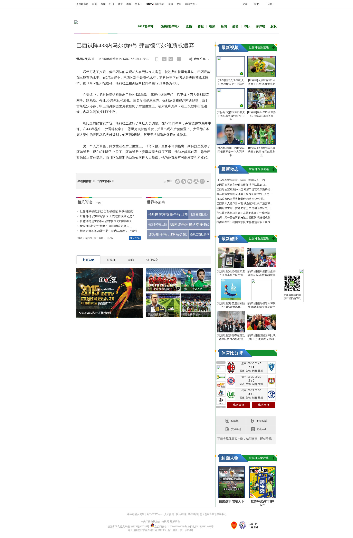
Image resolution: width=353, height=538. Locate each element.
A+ (170, 59)
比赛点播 (263, 404)
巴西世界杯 (103, 181)
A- (164, 59)
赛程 (201, 26)
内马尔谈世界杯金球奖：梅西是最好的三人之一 (244, 194)
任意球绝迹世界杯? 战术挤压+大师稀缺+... (107, 221)
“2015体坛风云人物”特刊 (94, 312)
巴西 (98, 202)
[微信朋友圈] (189, 181)
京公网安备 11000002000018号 (170, 526)
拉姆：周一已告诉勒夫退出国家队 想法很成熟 (243, 217)
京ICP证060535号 (140, 526)
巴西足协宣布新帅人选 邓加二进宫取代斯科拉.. (244, 189)
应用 (270, 4)
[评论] (179, 59)
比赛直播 (238, 404)
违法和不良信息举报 (119, 526)
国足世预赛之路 (191, 314)
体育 (120, 4)
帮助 (256, 4)
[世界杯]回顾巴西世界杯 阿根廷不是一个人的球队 (231, 151)
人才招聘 (169, 514)
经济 (111, 4)
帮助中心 (221, 514)
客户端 (260, 26)
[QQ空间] (183, 181)
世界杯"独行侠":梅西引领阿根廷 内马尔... (106, 226)
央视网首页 (82, 4)
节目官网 (159, 4)
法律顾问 (193, 514)
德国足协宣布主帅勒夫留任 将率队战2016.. (242, 184)
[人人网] (196, 181)
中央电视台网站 (135, 514)
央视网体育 (84, 181)
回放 (242, 370)
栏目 (179, 4)
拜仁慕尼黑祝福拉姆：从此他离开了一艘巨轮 (243, 212)
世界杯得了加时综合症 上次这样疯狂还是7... (108, 216)
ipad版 (235, 420)
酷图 (235, 26)
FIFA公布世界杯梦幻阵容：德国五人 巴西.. (241, 180)
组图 (254, 370)
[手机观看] (156, 59)
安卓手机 (236, 429)
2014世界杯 (145, 26)
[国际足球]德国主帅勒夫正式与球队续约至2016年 (231, 116)
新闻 (94, 4)
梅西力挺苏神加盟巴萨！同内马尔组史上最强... (110, 230)
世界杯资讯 (83, 59)
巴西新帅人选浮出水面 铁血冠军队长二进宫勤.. (244, 203)
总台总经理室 (207, 514)
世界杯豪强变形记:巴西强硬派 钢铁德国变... (107, 211)
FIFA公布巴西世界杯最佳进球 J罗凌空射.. (241, 198)
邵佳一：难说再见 (192, 289)
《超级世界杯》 (169, 26)
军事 (128, 4)
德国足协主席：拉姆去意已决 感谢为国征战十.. (244, 208)
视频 (103, 4)
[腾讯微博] (202, 181)
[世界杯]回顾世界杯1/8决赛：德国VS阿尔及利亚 (261, 151)
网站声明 (181, 514)
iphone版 (262, 420)
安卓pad (261, 429)
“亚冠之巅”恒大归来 (158, 289)
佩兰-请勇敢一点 (157, 314)
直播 (170, 4)
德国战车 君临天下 (231, 501)
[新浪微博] (177, 181)
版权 (273, 26)
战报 (260, 370)
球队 (247, 26)
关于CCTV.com (154, 514)
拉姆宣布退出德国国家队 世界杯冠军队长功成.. (244, 222)
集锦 (248, 370)
